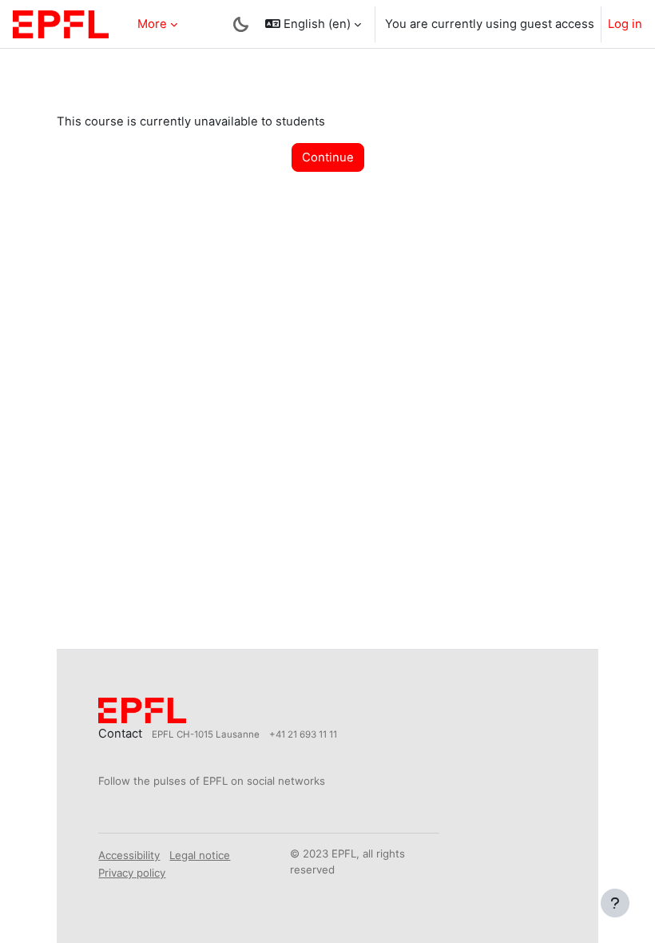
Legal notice (199, 855)
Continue (328, 157)
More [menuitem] (152, 24)
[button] (313, 24)
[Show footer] (615, 903)
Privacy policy (131, 872)
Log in (625, 24)
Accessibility (129, 855)
